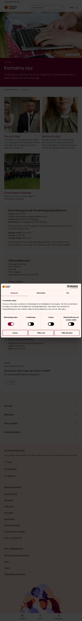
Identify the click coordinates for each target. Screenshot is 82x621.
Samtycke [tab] (14, 293)
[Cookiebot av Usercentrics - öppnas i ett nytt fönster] (70, 286)
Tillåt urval (41, 333)
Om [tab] (67, 293)
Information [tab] (41, 293)
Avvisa (15, 333)
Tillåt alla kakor (67, 333)
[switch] (31, 324)
